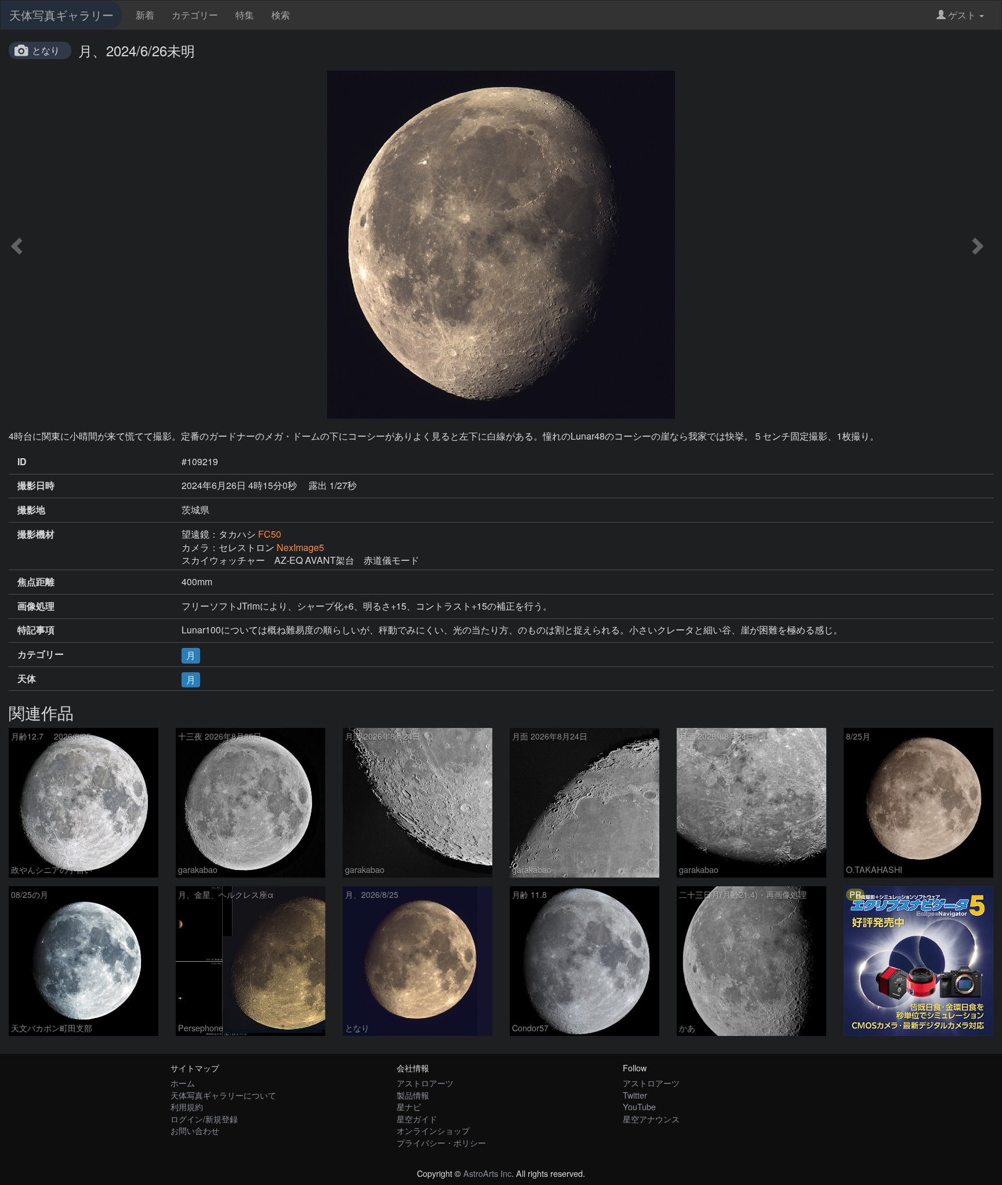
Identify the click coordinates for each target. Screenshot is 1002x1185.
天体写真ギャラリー (61, 14)
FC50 (269, 534)
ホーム (182, 1083)
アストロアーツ (425, 1083)
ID (22, 461)
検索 (280, 14)
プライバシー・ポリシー (441, 1142)
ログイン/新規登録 (204, 1118)
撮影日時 (36, 485)
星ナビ (409, 1106)
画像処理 (36, 606)
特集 (244, 14)
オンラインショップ (433, 1130)
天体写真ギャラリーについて (223, 1095)
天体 (26, 678)
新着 (145, 14)
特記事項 (36, 630)
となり (46, 50)
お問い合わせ (194, 1130)
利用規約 (186, 1106)
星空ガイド (417, 1118)
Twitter (635, 1095)
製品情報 (413, 1095)
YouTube (639, 1106)
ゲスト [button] (962, 14)
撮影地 (31, 509)
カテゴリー (195, 14)
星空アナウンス (651, 1118)
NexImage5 (300, 547)
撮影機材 (36, 534)
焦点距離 (36, 581)
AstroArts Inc (487, 1173)
